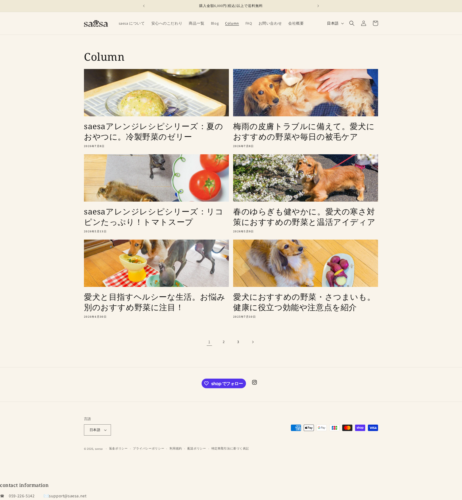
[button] (352, 23)
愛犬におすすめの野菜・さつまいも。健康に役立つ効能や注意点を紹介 (304, 301)
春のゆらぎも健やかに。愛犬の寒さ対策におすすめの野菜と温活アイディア (304, 216)
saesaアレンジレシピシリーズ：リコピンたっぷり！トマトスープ (153, 216)
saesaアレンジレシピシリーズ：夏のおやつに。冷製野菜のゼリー (153, 131)
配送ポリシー (196, 448)
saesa (99, 449)
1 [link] (209, 342)
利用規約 (176, 448)
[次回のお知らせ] (318, 6)
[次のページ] (253, 342)
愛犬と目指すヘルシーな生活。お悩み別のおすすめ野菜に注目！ (154, 301)
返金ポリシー (118, 448)
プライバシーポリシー (148, 448)
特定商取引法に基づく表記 (230, 448)
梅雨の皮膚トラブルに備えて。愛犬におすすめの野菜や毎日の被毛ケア (304, 131)
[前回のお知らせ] (144, 6)
